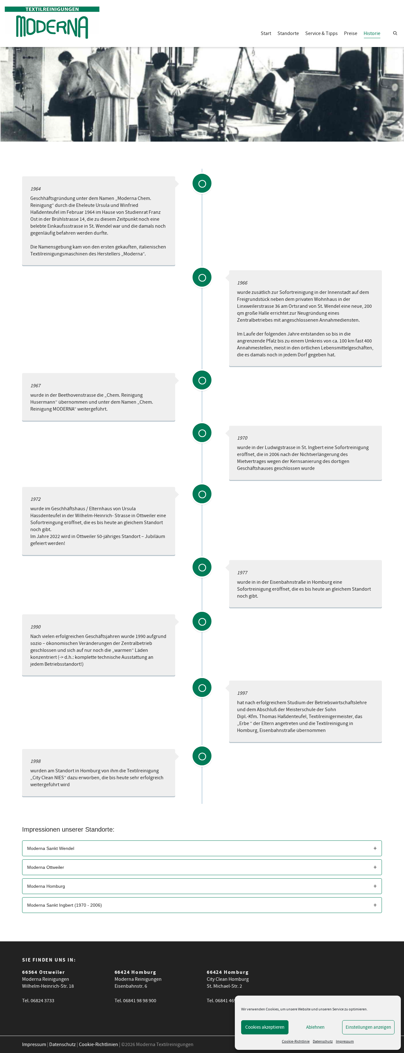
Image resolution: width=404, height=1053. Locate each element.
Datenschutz (323, 1041)
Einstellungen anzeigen (368, 1027)
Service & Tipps (321, 33)
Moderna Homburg (46, 886)
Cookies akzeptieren (264, 1027)
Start (266, 33)
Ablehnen (315, 1027)
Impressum (345, 1041)
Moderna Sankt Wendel (50, 848)
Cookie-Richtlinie (296, 1041)
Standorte (288, 33)
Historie (372, 33)
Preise (350, 33)
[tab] (202, 848)
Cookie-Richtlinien (98, 1044)
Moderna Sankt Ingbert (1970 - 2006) (64, 905)
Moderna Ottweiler (45, 867)
